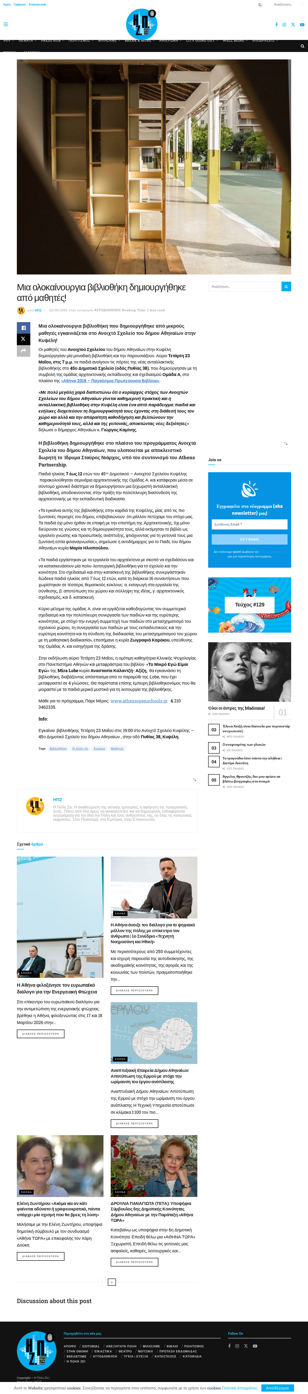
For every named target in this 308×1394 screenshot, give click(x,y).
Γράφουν (20, 4)
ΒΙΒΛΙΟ (172, 1346)
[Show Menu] (6, 24)
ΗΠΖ (38, 310)
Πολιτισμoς (79, 40)
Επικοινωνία (37, 4)
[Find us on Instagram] (284, 25)
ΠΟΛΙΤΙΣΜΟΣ (194, 1346)
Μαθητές (117, 748)
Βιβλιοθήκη (58, 748)
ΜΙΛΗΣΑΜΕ (107, 40)
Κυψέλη (99, 748)
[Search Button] (301, 4)
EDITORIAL (91, 1346)
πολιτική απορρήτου (273, 552)
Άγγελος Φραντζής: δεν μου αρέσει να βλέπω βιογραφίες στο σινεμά (251, 778)
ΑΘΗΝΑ (26, 972)
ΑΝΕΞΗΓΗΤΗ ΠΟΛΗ (121, 1346)
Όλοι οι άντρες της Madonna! (236, 708)
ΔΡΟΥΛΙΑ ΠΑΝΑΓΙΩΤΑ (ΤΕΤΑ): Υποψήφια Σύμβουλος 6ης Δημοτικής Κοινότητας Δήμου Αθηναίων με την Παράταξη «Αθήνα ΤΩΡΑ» (152, 1211)
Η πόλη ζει (80, 748)
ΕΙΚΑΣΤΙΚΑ (103, 1351)
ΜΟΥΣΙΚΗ (145, 1351)
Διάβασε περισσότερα (43, 1033)
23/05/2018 (58, 310)
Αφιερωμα (168, 40)
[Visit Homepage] (141, 24)
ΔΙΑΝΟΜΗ (32, 52)
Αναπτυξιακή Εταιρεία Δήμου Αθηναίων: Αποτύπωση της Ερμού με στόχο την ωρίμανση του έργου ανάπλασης (150, 1075)
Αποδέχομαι (277, 1387)
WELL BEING (233, 40)
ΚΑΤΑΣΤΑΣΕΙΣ (165, 1356)
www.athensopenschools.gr (139, 701)
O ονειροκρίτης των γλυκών (244, 744)
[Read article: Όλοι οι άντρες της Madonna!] (249, 672)
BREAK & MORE (138, 40)
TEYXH (10, 52)
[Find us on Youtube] (302, 25)
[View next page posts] (112, 1282)
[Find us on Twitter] (293, 24)
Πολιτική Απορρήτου (239, 1387)
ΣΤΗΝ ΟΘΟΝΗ (77, 1351)
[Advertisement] (105, 770)
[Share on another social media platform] (23, 351)
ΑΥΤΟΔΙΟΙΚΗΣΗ (107, 310)
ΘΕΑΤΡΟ (125, 1351)
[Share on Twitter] (23, 339)
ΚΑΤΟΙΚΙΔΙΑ (192, 1356)
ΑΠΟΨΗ (70, 1346)
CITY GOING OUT (200, 40)
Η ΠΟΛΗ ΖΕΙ (76, 1361)
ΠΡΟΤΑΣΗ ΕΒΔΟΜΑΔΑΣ (178, 1351)
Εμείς (7, 4)
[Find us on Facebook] (276, 25)
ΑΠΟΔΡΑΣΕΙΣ (263, 40)
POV (7, 40)
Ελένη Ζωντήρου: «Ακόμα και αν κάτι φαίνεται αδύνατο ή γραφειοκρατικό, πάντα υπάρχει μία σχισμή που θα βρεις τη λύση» (58, 1208)
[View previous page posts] (102, 1282)
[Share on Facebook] (23, 328)
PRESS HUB (51, 40)
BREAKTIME (77, 1356)
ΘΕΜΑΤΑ (26, 40)
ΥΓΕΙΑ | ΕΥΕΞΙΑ (136, 1356)
